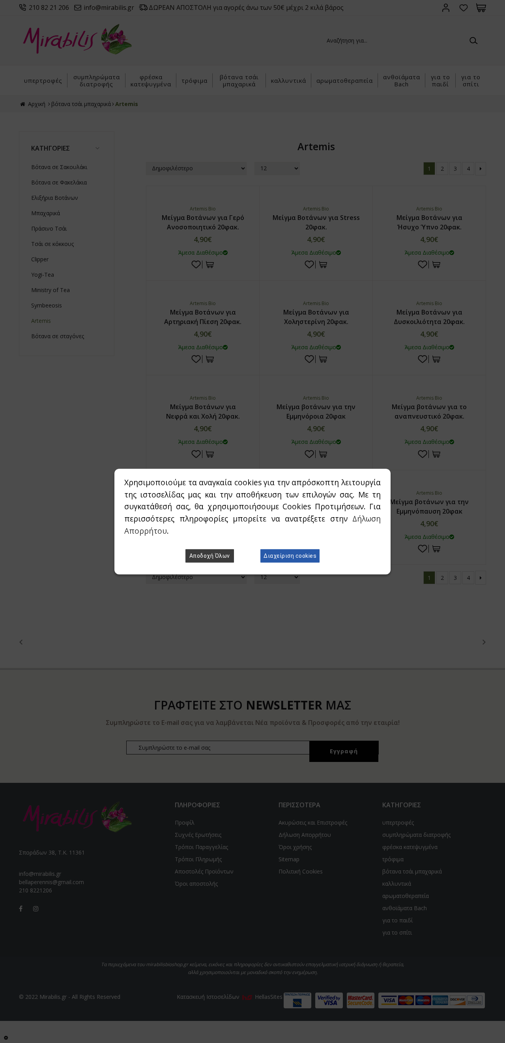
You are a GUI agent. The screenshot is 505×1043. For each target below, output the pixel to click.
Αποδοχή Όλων (209, 556)
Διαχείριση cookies (290, 556)
